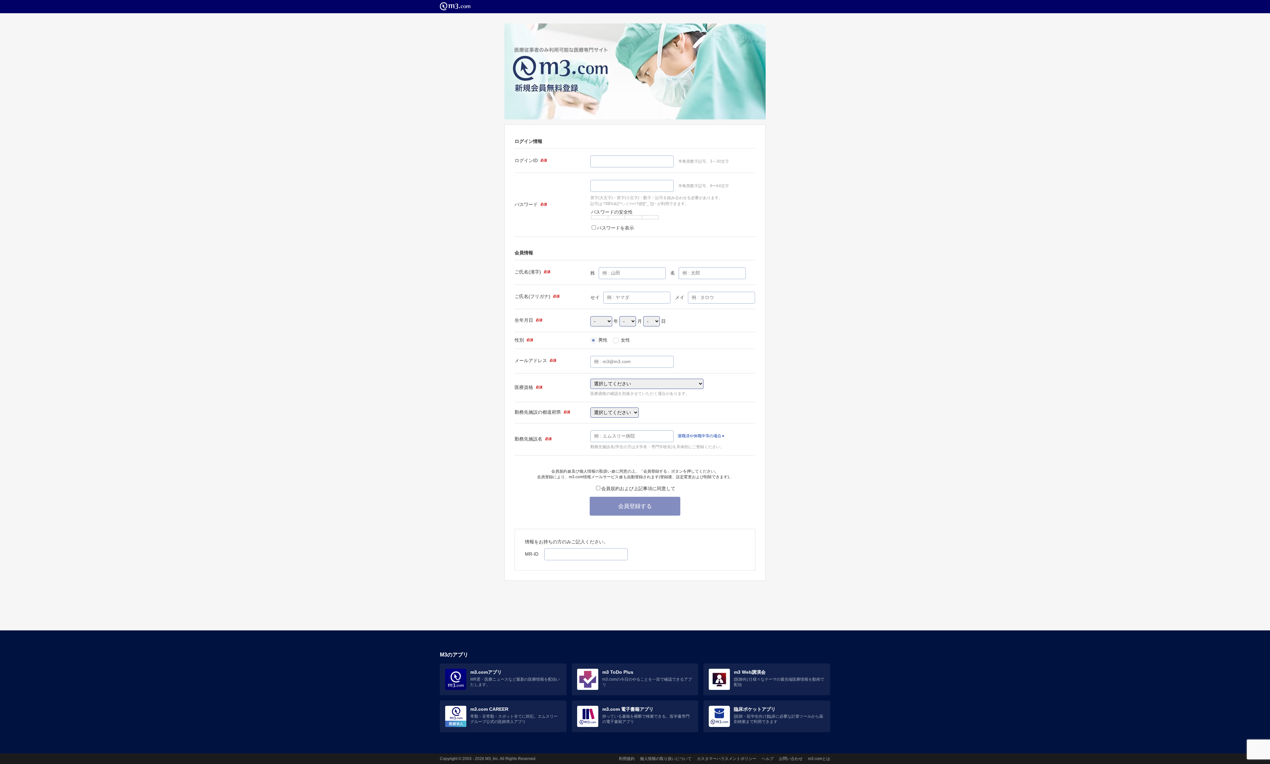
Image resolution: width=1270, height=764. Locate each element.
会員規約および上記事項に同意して (638, 488)
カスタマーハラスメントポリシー (726, 758)
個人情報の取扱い (595, 471)
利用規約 (627, 758)
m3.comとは (819, 758)
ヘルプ (768, 758)
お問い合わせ (791, 758)
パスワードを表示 (615, 228)
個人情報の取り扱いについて (666, 758)
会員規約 (559, 471)
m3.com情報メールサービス (594, 477)
